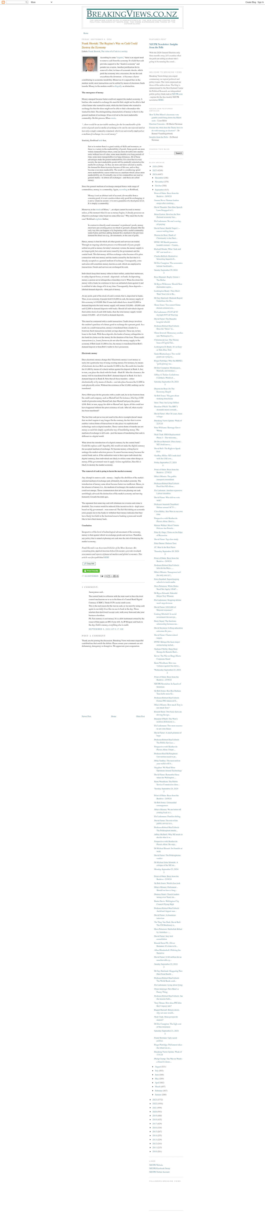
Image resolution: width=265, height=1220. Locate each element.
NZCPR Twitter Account (159, 1171)
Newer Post (86, 716)
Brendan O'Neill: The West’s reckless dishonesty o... (166, 720)
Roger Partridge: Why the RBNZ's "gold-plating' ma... (168, 362)
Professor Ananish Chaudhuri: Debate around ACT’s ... (166, 506)
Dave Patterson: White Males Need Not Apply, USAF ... (166, 587)
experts (120, 57)
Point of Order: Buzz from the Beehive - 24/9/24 (166, 797)
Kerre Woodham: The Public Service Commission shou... (166, 783)
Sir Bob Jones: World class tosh (167, 883)
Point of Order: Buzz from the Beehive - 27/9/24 (166, 471)
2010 (155, 1151)
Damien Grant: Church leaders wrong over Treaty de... (166, 896)
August (158, 1066)
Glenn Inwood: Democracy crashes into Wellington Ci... (168, 334)
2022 (155, 1103)
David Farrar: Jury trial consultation (163, 938)
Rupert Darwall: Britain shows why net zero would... (166, 1011)
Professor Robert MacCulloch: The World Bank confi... (166, 979)
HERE (106, 557)
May (157, 1078)
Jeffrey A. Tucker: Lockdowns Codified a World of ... (166, 376)
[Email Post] (101, 576)
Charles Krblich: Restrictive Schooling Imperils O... (165, 257)
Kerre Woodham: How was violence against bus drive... (167, 664)
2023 (155, 1099)
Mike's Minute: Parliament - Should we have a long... (165, 889)
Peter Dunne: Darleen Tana (165, 543)
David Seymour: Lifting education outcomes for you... (168, 629)
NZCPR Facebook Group (159, 1168)
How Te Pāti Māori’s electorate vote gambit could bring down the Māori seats (165, 117)
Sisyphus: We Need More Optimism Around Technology (168, 769)
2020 (155, 1111)
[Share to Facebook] (114, 576)
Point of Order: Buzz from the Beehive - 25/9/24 (166, 678)
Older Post (140, 716)
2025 (155, 170)
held (100, 140)
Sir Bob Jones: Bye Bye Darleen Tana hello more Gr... (167, 692)
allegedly (118, 86)
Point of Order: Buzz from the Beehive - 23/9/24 (166, 878)
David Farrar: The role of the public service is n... (166, 822)
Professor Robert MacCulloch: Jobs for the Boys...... (166, 567)
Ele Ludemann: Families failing (167, 816)
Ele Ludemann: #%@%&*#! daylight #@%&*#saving (166, 313)
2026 (155, 166)
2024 (155, 174)
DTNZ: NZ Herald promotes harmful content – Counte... (166, 244)
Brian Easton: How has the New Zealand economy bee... (167, 216)
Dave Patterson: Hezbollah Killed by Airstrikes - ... (168, 930)
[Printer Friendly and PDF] (91, 573)
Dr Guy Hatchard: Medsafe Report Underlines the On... (168, 299)
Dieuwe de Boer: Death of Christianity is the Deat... (165, 236)
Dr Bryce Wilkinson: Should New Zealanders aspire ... (168, 285)
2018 (155, 1119)
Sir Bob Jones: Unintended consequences (165, 804)
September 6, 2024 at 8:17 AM (106, 629)
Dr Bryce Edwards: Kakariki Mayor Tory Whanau (165, 594)
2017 (155, 1123)
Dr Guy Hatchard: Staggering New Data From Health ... (168, 972)
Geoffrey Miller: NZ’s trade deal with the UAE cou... (167, 457)
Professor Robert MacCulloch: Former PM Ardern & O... (166, 699)
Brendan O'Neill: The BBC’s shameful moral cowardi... (166, 408)
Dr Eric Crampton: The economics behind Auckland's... (168, 264)
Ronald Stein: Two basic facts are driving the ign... (168, 713)
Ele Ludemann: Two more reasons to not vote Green (168, 727)
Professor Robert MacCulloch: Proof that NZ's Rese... (166, 485)
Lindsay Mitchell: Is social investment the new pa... (165, 615)
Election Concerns (157, 124)
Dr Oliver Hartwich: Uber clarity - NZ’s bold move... (168, 443)
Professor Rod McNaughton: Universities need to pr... (166, 755)
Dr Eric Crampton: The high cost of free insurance (167, 1025)
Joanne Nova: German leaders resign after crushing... (166, 202)
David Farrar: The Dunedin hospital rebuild (165, 320)
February (159, 1090)
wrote (113, 118)
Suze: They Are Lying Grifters (166, 402)
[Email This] (105, 576)
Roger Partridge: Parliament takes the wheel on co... (168, 1046)
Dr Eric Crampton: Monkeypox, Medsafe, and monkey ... (167, 369)
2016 (155, 1127)
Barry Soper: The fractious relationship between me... (166, 622)
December (159, 177)
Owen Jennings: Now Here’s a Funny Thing (166, 990)
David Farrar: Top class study (166, 539)
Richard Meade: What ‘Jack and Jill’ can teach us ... (167, 250)
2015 (155, 1131)
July (157, 1070)
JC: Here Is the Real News (164, 547)
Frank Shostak (94, 51)
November (159, 181)
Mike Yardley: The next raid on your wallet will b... (167, 762)
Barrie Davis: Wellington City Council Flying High (166, 903)
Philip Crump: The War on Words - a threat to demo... (168, 1060)
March (158, 1086)
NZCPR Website (156, 1165)
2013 (155, 1139)
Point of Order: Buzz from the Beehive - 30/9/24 (166, 195)
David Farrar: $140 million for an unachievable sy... (168, 958)
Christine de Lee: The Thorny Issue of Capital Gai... (166, 341)
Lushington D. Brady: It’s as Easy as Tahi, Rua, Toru (168, 348)
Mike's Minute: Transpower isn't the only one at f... (167, 573)
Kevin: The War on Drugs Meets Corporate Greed (167, 657)
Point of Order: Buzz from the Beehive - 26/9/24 (166, 560)
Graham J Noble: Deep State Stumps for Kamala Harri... (166, 650)
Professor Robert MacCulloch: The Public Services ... (166, 741)
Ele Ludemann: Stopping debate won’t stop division (167, 601)
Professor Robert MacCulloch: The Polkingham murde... (166, 829)
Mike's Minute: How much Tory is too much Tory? (168, 706)
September (159, 189)
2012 (155, 1143)
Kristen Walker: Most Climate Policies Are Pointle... (166, 527)
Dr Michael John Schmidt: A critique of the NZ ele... (166, 864)
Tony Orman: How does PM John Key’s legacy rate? (168, 1004)
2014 (155, 1135)
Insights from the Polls (158, 137)
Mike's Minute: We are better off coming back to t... (167, 811)
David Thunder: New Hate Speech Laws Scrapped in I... (168, 209)
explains (98, 219)
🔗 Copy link (89, 564)
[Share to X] (111, 576)
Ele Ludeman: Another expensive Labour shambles (168, 492)
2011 (155, 1147)
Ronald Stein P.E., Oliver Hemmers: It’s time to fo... (165, 944)
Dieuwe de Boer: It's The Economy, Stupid (164, 390)
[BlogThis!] (108, 576)
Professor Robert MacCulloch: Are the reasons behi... (168, 997)
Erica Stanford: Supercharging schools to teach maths (166, 581)
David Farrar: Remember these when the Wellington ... (166, 776)
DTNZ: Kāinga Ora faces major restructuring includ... (167, 643)
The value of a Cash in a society (114, 51)
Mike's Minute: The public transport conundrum (165, 478)
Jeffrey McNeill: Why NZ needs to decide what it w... (168, 836)
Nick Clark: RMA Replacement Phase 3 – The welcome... (167, 436)
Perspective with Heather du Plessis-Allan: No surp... (165, 843)
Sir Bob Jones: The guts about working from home (166, 397)
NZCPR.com (177, 94)
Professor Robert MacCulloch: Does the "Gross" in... (166, 327)
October (158, 185)
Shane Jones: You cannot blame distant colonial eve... (167, 306)
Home (85, 33)
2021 (155, 1107)
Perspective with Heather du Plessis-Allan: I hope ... (165, 748)
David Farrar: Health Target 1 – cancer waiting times (167, 230)
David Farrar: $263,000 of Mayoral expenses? (165, 608)
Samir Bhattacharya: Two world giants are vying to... (167, 355)
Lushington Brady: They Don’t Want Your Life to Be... (167, 292)
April (157, 1082)
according (123, 189)
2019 (155, 1115)
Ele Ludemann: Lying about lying (168, 984)
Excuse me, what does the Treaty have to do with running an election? (166, 129)
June (157, 1074)
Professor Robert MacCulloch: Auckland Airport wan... (166, 910)
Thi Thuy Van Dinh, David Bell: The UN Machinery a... (167, 924)
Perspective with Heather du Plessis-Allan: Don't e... (165, 520)
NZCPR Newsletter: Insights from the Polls (163, 45)
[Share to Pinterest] (117, 576)
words (98, 209)
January (158, 1094)
